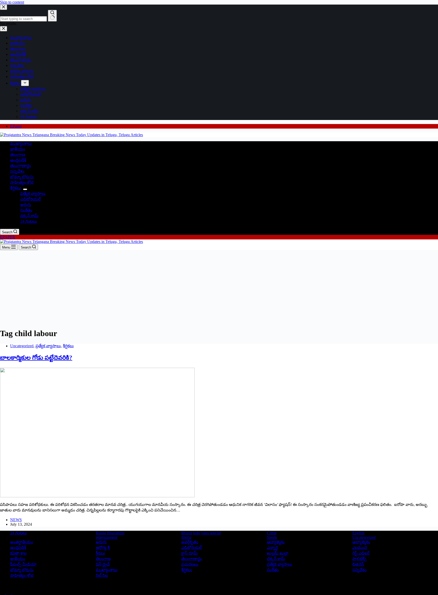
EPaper (16, 126)
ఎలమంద (359, 547)
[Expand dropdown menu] (25, 189)
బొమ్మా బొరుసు (22, 177)
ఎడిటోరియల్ (30, 199)
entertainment (106, 537)
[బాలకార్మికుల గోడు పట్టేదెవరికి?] (97, 496)
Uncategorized (21, 346)
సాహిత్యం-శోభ (21, 182)
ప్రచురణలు (189, 564)
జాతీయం (17, 149)
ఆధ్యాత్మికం (361, 542)
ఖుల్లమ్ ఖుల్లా (277, 553)
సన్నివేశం (17, 171)
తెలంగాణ (17, 154)
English (358, 533)
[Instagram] (14, 592)
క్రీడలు (100, 553)
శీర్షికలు (15, 188)
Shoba (186, 537)
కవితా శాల (18, 553)
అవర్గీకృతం (189, 542)
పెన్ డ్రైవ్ (103, 564)
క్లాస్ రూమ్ (189, 553)
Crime (272, 533)
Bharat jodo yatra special (201, 533)
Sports (272, 537)
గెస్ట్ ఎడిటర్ (361, 553)
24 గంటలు (28, 221)
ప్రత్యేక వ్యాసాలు (33, 193)
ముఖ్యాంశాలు (21, 143)
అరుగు (25, 204)
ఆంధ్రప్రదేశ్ (18, 160)
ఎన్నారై (272, 547)
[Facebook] (3, 592)
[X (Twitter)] (9, 592)
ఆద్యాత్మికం (276, 542)
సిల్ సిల (102, 575)
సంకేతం (26, 210)
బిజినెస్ (358, 564)
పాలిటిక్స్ (359, 559)
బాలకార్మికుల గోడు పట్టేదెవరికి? (36, 357)
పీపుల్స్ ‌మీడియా (23, 564)
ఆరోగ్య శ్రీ (103, 547)
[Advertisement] (219, 288)
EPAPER (7, 237)
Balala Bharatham (110, 533)
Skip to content (12, 2)
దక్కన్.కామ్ (29, 216)
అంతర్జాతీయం (21, 542)
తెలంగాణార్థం (20, 165)
